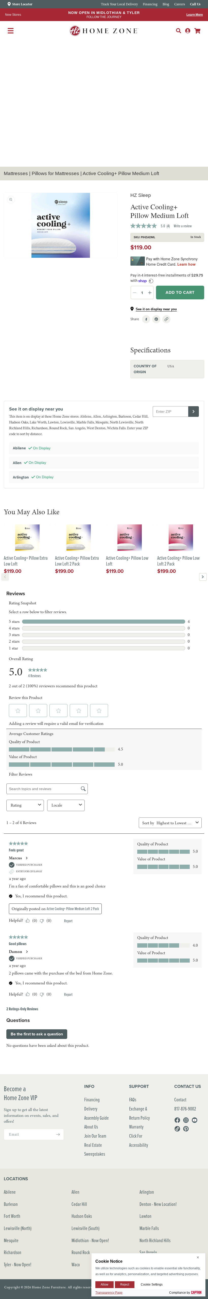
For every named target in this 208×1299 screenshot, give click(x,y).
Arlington (147, 1191)
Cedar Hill (79, 1204)
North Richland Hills (155, 1240)
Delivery (90, 1108)
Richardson (12, 1252)
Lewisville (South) (85, 1228)
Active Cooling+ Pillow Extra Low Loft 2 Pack (77, 561)
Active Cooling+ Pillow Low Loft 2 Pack (178, 561)
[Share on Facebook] (146, 319)
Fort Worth (12, 1215)
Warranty (136, 1126)
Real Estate (93, 1144)
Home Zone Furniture (49, 1287)
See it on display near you (156, 309)
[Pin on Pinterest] (156, 319)
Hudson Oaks (82, 1215)
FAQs (132, 1099)
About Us (91, 1126)
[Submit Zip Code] (193, 411)
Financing (92, 1099)
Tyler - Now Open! (17, 1264)
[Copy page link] (166, 319)
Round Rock (81, 1252)
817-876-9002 (185, 1108)
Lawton (145, 1215)
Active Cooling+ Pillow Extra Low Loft (26, 561)
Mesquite (11, 1240)
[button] (178, 30)
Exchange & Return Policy (139, 1113)
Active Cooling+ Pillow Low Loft (127, 561)
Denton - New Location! (158, 1204)
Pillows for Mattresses (55, 173)
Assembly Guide (96, 1117)
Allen (75, 1191)
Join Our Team (95, 1135)
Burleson (11, 1204)
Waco (76, 1264)
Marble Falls (149, 1228)
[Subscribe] (58, 1134)
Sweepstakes (94, 1153)
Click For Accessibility (138, 1140)
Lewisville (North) (17, 1228)
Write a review (183, 226)
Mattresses (16, 173)
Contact (180, 1099)
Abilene (10, 1191)
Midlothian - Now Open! (90, 1240)
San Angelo (148, 1252)
